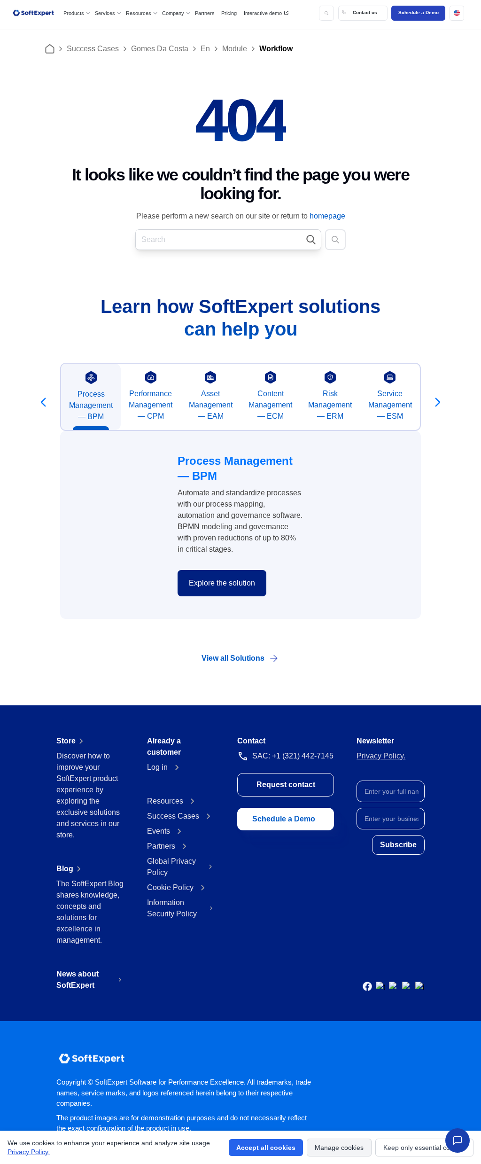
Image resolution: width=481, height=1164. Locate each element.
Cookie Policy (170, 887)
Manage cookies (339, 1147)
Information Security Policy (172, 908)
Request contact (285, 785)
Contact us (365, 12)
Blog (64, 869)
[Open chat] (457, 1140)
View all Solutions (233, 658)
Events (158, 831)
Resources (165, 801)
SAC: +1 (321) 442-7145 (293, 756)
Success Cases (93, 49)
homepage (327, 216)
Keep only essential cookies (424, 1147)
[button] (457, 13)
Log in (157, 767)
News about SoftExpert (77, 979)
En (205, 49)
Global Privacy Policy (171, 866)
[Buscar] (326, 13)
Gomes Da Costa (159, 49)
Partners (205, 13)
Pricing (229, 13)
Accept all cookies (265, 1147)
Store (66, 741)
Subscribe (398, 845)
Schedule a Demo (418, 12)
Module (234, 49)
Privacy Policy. (381, 756)
